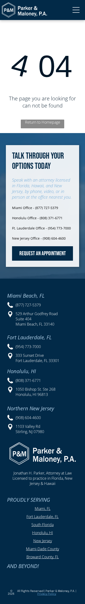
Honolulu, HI (42, 532)
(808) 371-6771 (28, 380)
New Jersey (42, 540)
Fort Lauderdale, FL (42, 516)
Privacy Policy (46, 594)
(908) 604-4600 (28, 417)
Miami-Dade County (42, 548)
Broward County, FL (42, 556)
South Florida (42, 524)
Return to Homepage (42, 122)
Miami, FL (43, 508)
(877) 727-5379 (28, 305)
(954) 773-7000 (28, 346)
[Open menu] (76, 9)
